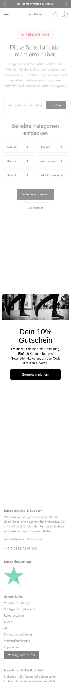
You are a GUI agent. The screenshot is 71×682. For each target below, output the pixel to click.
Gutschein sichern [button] (35, 374)
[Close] (64, 299)
